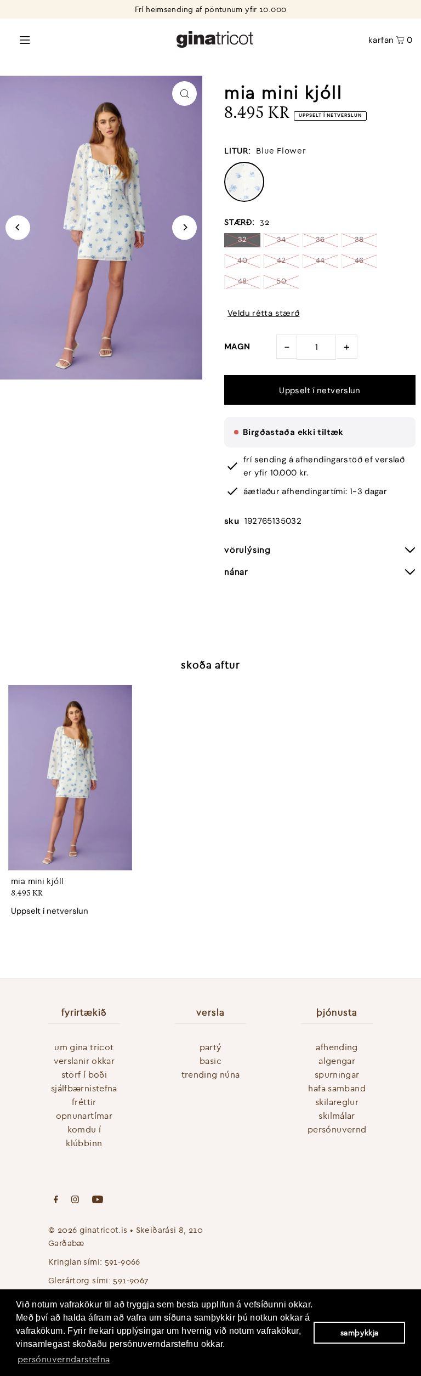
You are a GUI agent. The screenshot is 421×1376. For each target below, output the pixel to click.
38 (359, 239)
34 (281, 239)
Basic (210, 1060)
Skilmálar (336, 1115)
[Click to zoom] (184, 93)
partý (211, 1046)
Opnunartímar (84, 1115)
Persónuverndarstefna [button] (64, 1359)
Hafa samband (337, 1088)
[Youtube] (97, 1200)
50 (281, 281)
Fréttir (84, 1101)
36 (320, 239)
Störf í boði (84, 1074)
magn (237, 346)
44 (320, 260)
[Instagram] (75, 1200)
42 (281, 260)
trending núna (210, 1074)
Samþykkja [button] (359, 1333)
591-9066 (122, 1261)
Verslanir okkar (84, 1060)
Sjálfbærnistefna (84, 1088)
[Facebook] (56, 1200)
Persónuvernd (337, 1129)
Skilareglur (337, 1101)
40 (242, 260)
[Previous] (17, 227)
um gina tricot (83, 1046)
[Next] (184, 227)
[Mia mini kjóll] (70, 778)
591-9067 (131, 1280)
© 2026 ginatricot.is (88, 1230)
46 (359, 260)
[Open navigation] (78, 39)
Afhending (336, 1046)
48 (242, 281)
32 (242, 239)
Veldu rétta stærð (263, 313)
